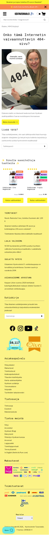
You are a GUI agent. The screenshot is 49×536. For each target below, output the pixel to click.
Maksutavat (9, 368)
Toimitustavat (10, 371)
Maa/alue (20, 514)
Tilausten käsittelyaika (13, 377)
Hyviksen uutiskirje (12, 383)
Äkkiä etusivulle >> (10, 122)
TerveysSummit (10, 449)
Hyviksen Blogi (10, 431)
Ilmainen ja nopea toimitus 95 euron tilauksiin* (24, 2)
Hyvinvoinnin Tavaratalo (34, 527)
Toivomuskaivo (10, 386)
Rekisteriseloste (11, 412)
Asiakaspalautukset (12, 374)
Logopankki (9, 443)
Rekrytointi (9, 434)
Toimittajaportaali (12, 446)
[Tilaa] (44, 146)
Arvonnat (8, 440)
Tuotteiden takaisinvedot (14, 393)
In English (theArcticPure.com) (16, 452)
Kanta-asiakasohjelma (13, 380)
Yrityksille (8, 389)
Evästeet (8, 409)
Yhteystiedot (9, 365)
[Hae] (44, 19)
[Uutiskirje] (41, 316)
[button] (43, 14)
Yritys (7, 425)
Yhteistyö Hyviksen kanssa (15, 437)
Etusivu (4, 26)
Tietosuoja (9, 406)
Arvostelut (9, 428)
